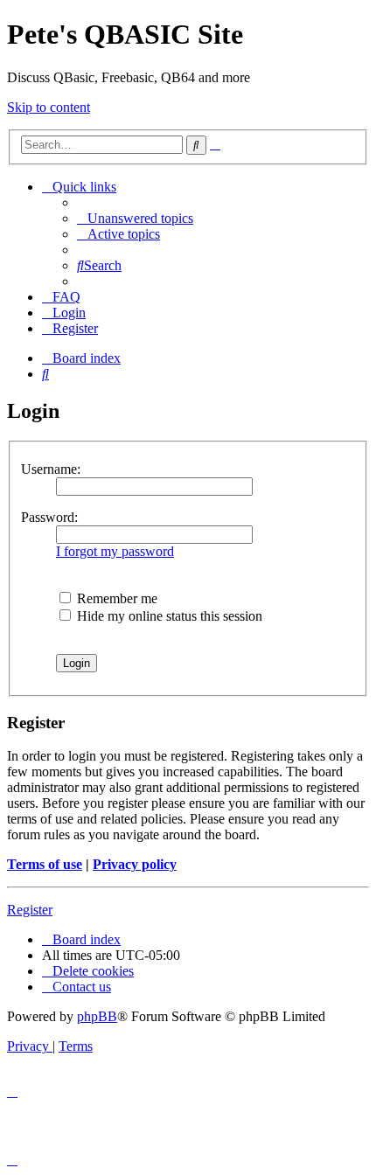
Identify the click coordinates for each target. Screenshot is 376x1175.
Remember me (115, 598)
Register (29, 909)
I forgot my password (115, 551)
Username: (50, 469)
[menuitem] (135, 218)
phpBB (97, 1016)
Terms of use (44, 864)
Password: (49, 517)
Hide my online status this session (167, 615)
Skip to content (48, 107)
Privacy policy (135, 864)
